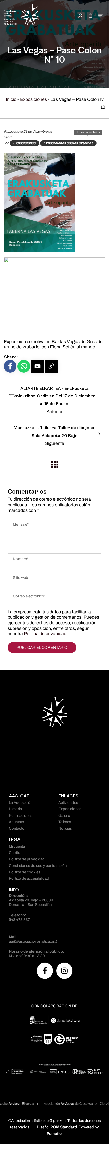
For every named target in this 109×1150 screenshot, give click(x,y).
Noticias (65, 828)
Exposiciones (33, 99)
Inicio (11, 99)
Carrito (14, 853)
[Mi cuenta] (80, 15)
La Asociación (20, 803)
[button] (37, 366)
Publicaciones (20, 815)
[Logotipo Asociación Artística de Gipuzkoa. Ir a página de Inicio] (31, 15)
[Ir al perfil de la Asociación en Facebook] (45, 970)
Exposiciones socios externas (68, 143)
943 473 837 (19, 920)
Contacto (16, 828)
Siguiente (55, 435)
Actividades (68, 803)
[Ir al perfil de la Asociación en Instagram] (64, 970)
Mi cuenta (17, 846)
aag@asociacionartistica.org (33, 941)
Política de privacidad (45, 633)
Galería (64, 815)
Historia (15, 809)
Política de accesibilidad (29, 878)
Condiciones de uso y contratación (38, 866)
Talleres (64, 822)
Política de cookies (24, 872)
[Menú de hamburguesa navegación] (100, 15)
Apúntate (16, 822)
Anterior (54, 400)
